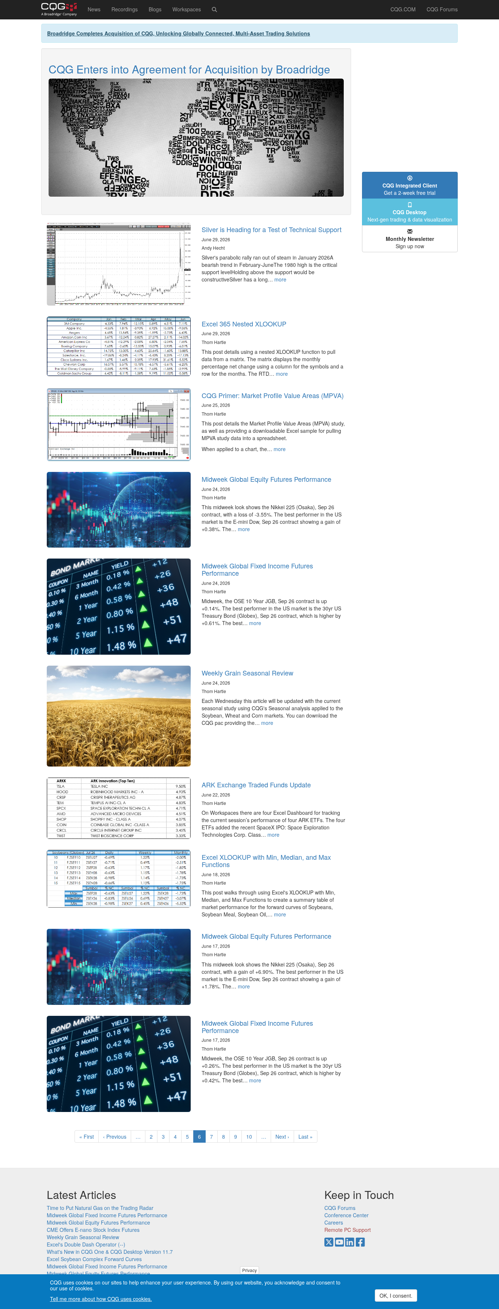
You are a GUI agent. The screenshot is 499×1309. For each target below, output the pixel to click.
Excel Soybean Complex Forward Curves (94, 1259)
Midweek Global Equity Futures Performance (266, 479)
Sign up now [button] (410, 242)
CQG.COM (403, 9)
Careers (333, 1222)
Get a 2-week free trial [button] (409, 189)
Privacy (249, 1270)
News (94, 9)
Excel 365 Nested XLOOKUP (244, 323)
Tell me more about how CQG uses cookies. (101, 1298)
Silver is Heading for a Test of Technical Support (272, 229)
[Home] (61, 9)
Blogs (155, 9)
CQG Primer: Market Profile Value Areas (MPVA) (273, 395)
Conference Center (346, 1215)
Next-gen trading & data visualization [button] (409, 215)
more (280, 279)
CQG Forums (442, 9)
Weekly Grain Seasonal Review (247, 672)
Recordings (124, 9)
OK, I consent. (396, 1295)
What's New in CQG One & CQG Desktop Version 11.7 (110, 1251)
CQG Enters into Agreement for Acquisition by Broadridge (189, 69)
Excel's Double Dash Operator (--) (86, 1244)
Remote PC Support (347, 1229)
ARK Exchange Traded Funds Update (256, 784)
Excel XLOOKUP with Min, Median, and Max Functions (266, 860)
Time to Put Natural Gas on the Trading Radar (100, 1207)
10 (251, 1136)
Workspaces (186, 9)
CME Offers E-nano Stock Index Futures (93, 1229)
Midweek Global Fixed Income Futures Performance (257, 569)
